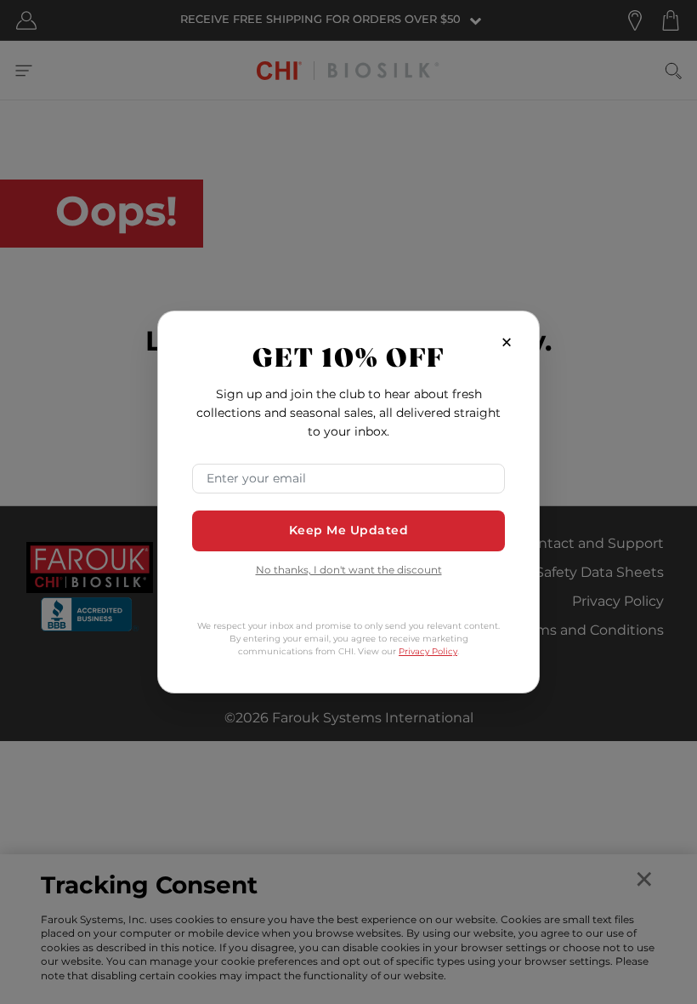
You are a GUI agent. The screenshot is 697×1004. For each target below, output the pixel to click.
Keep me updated (349, 530)
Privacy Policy (428, 652)
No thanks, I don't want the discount (349, 571)
